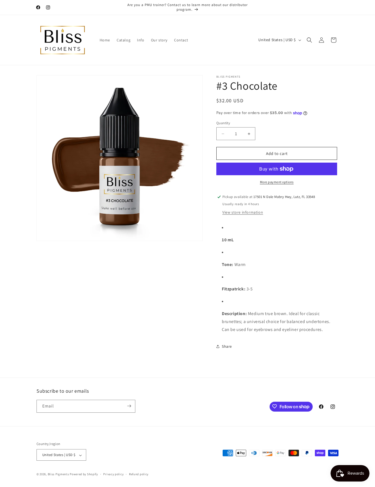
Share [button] (227, 346)
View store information (242, 212)
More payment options (277, 182)
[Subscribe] (129, 406)
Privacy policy (113, 474)
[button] (309, 40)
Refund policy (139, 474)
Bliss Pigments (58, 474)
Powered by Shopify (84, 474)
